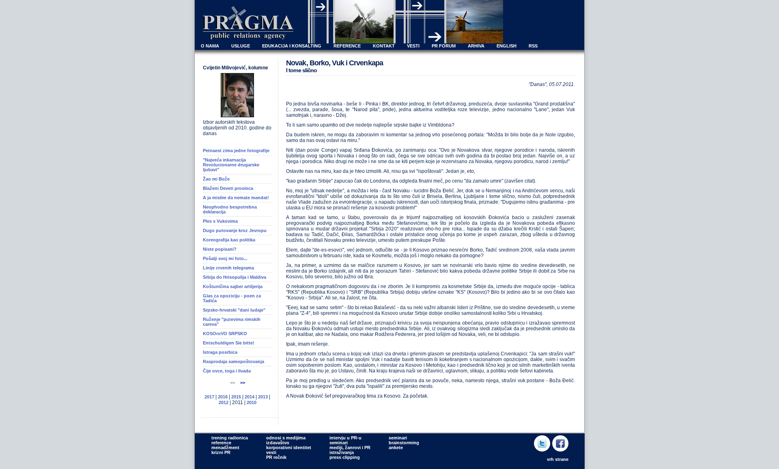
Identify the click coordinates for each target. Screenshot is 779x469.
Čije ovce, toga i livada (227, 370)
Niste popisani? (220, 249)
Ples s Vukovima (220, 221)
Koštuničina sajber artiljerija (233, 286)
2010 (251, 402)
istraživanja (341, 452)
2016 (223, 396)
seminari (338, 442)
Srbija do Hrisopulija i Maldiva (234, 277)
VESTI (413, 45)
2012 (223, 402)
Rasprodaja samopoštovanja (233, 361)
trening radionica (229, 437)
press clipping (344, 457)
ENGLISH (506, 45)
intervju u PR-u (345, 437)
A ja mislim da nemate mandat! (236, 197)
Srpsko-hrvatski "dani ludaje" (234, 310)
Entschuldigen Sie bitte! (228, 342)
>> (242, 382)
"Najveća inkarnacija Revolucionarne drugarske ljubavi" (231, 164)
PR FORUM (444, 45)
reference (221, 442)
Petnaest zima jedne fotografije (236, 150)
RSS (533, 45)
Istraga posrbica (220, 352)
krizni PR (220, 452)
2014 (249, 396)
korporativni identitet (288, 447)
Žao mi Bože (216, 178)
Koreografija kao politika (229, 239)
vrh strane (557, 459)
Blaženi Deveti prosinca (228, 188)
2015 (236, 396)
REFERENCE (347, 45)
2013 (263, 396)
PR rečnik (276, 457)
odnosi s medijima (286, 437)
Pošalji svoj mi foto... (225, 258)
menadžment (225, 447)
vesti (271, 452)
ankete (396, 447)
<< (233, 382)
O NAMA (210, 45)
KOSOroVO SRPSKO (225, 333)
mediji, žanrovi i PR (349, 447)
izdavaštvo (277, 442)
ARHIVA (476, 45)
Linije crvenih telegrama (228, 267)
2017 (209, 396)
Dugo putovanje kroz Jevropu (235, 230)
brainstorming (404, 442)
